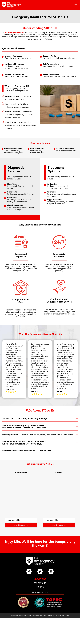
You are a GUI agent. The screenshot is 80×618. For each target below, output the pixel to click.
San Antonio (40, 583)
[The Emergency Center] (11, 4)
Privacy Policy (51, 615)
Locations (40, 578)
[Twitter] (40, 571)
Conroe (40, 587)
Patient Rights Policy (63, 615)
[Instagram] (51, 571)
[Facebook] (29, 571)
